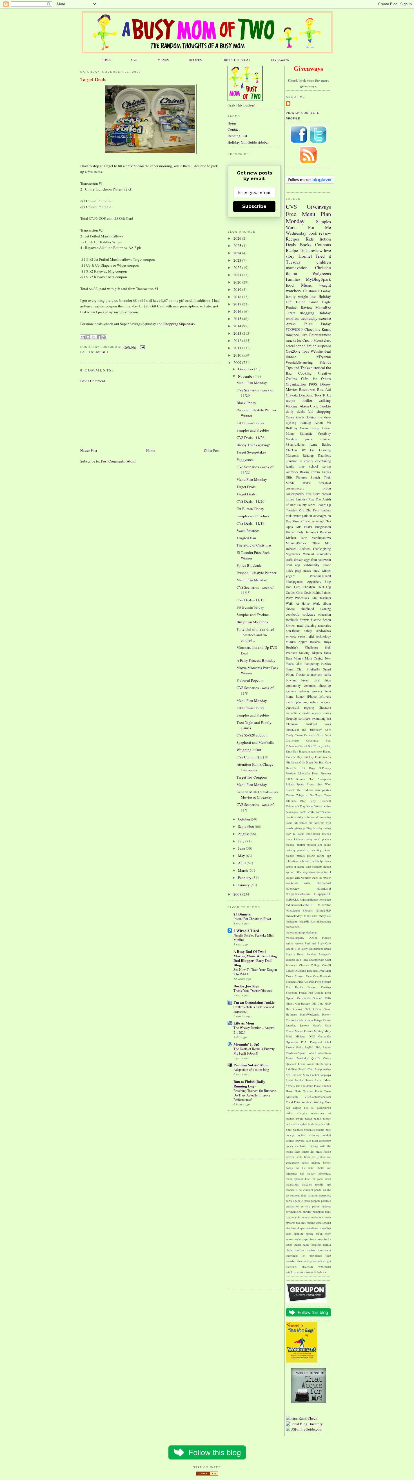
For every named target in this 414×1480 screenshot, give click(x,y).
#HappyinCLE (322, 894)
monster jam (314, 845)
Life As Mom (243, 1023)
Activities (292, 472)
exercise (325, 318)
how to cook (295, 834)
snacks (291, 340)
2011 (237, 347)
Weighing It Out (249, 749)
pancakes (302, 850)
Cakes (290, 417)
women (301, 1272)
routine (311, 1223)
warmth (317, 1261)
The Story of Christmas (254, 545)
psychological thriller (298, 1212)
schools (291, 636)
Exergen (299, 976)
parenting (316, 850)
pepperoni (292, 707)
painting (312, 1195)
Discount (306, 395)
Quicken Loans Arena (300, 1064)
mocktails (291, 1190)
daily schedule (306, 817)
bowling (291, 680)
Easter (289, 976)
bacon (308, 1119)
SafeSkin (291, 1069)
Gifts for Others (316, 378)
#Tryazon (324, 356)
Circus (315, 472)
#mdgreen (291, 921)
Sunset (309, 1080)
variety (308, 1261)
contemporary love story (303, 494)
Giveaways (319, 206)
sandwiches (323, 631)
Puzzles (326, 663)
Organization (296, 384)
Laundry (301, 499)
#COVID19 (294, 329)
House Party (295, 532)
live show (324, 417)
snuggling (325, 1228)
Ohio (299, 663)
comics (290, 1141)
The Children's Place (308, 1086)
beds (311, 1124)
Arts (298, 527)
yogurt (290, 576)
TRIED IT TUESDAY (236, 60)
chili (311, 812)
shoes (327, 861)
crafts (289, 559)
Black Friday (246, 402)
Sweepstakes (323, 790)
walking (325, 400)
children (324, 262)
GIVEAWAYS (280, 60)
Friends (325, 362)
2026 (237, 238)
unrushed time (294, 1261)
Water (306, 483)
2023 (237, 260)
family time (295, 466)
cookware (308, 614)
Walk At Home (298, 603)
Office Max (321, 543)
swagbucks (324, 1239)
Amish (291, 323)
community (293, 685)
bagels (317, 1119)
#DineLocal (324, 888)
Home (150, 450)
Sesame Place (305, 779)
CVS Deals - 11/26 (250, 437)
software (304, 718)
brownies (309, 1130)
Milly (327, 1031)
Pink (318, 1047)
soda (288, 1234)
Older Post (212, 450)
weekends (292, 883)
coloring (314, 1135)
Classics (304, 965)
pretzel (301, 856)
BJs (304, 729)
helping (315, 1162)
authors (290, 1119)
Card (297, 587)
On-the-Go (324, 1036)
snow (316, 570)
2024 (237, 252)
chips (327, 680)
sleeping (291, 718)
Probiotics (302, 1058)
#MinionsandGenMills (299, 905)
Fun (312, 450)
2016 (237, 311)
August (244, 833)
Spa (328, 1075)
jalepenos (291, 1173)
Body (304, 949)
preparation (292, 1206)
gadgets (291, 691)
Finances (291, 981)
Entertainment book (310, 751)
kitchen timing (303, 839)
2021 (237, 274)
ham (328, 691)
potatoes (326, 1201)
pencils (299, 1201)
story (328, 1234)
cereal (290, 345)
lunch (327, 1179)
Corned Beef (306, 746)
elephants (300, 1146)
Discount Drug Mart (319, 971)
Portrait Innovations (319, 1053)
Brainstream (315, 949)
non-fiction (293, 631)
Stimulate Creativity (315, 433)
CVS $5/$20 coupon (252, 735)
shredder (291, 1228)
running (306, 422)
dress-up (325, 685)
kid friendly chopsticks (315, 1173)
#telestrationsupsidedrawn (301, 932)
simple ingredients (308, 1228)
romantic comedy (298, 713)
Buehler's (292, 647)
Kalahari (325, 532)
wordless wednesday (301, 318)
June (242, 848)
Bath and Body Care (318, 943)
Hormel (305, 256)
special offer (293, 872)
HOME (106, 60)
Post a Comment (92, 380)
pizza (308, 439)
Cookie (325, 406)
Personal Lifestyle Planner (256, 572)
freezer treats (294, 1157)
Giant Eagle (320, 301)
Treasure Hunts (312, 1091)
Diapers (317, 653)
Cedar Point (324, 735)
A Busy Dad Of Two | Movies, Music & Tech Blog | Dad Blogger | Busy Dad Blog (256, 958)
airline (289, 1113)
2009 (237, 362)
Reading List (237, 135)
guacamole (292, 1162)
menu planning (297, 702)
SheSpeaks (324, 779)
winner (326, 570)
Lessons (304, 1025)
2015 (237, 318)
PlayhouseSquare (296, 1053)
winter (307, 883)
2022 (237, 267)
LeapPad (291, 1025)
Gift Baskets (303, 1003)
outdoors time (298, 1195)
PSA (304, 1042)
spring (326, 466)
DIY (303, 450)
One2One (293, 351)
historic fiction (321, 620)
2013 (237, 333)
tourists (311, 1250)
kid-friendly (311, 565)
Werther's (307, 1102)
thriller (307, 400)
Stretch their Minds (299, 790)
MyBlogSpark (318, 279)
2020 (237, 282)
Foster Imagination (317, 527)
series (327, 713)
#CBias (291, 642)
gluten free (324, 1157)
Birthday (291, 428)
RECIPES (195, 60)
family (291, 296)
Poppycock (245, 459)
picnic (327, 850)
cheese (290, 609)
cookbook (292, 614)
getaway (304, 691)
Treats (318, 795)
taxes (289, 1244)
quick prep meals (298, 570)
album (327, 603)
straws (289, 1239)
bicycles (320, 1124)
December (246, 368)
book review (319, 233)
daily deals (295, 411)
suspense (324, 345)
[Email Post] (141, 347)
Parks (299, 1047)
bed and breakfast (296, 1124)
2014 (237, 325)
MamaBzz (323, 307)
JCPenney (325, 768)
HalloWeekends (309, 1014)
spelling (298, 1234)
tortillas (299, 1250)
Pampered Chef (320, 1042)
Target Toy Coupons (252, 777)
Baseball (315, 642)
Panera (290, 1047)
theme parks (301, 1244)
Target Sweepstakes (251, 452)
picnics (290, 856)
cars (316, 680)
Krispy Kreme (322, 1020)
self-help (317, 861)
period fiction (306, 345)
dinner (291, 356)
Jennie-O (312, 532)
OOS (312, 1036)
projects (326, 1206)
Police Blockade (249, 565)
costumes (310, 685)
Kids (310, 239)
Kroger (326, 428)
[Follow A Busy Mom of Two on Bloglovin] (310, 182)
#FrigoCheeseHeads (298, 894)
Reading (308, 455)
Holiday (325, 312)
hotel (311, 1168)
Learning (325, 450)
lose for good (313, 1179)
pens (307, 1201)
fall (296, 823)
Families (293, 279)
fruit (314, 559)
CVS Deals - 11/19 (250, 523)
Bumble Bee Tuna (297, 960)
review (316, 250)
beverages (292, 812)
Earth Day (292, 751)
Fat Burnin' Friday (317, 290)
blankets (298, 1130)
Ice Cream (305, 340)
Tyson (327, 795)
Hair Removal (294, 1009)
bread (305, 680)
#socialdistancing (299, 362)
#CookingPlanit (320, 576)
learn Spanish (294, 1179)
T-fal (314, 598)
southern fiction (321, 867)
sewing (326, 1223)
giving (298, 828)
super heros (309, 1239)
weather (306, 878)
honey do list (296, 1168)
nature (314, 702)
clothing (311, 417)
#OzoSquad (293, 910)
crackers (291, 817)
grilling (307, 828)
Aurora (299, 943)
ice (329, 1168)
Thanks (290, 795)
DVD (320, 587)
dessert (298, 559)
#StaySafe (325, 916)
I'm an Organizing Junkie (254, 1002)
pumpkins (318, 1212)
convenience (323, 812)
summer (325, 439)
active (327, 806)
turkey (290, 499)
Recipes (293, 239)
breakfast (325, 483)
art (329, 1113)
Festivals (325, 976)
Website (317, 351)
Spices (290, 784)
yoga (327, 724)
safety (308, 631)
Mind (289, 1036)
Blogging (307, 312)
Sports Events (306, 784)
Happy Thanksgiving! (253, 444)
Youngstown (323, 1108)
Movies (291, 389)
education (324, 614)
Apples (303, 642)
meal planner (322, 839)
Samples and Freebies (253, 430)
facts (297, 1151)
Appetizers (314, 581)
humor (300, 696)
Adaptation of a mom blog (251, 1069)
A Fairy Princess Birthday (256, 660)
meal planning (307, 625)
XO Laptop (293, 1108)
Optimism (292, 1042)
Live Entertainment (316, 334)
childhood (307, 609)
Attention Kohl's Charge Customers (255, 767)
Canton (299, 735)
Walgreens (321, 273)
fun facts (314, 823)
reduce (306, 1217)
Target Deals (93, 79)
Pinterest (325, 773)
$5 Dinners (242, 914)
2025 (237, 245)
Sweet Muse (323, 1080)
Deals (291, 244)
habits (305, 1162)
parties (290, 1201)
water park (300, 516)
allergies (302, 1113)
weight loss (307, 296)
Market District (304, 1031)
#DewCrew (293, 888)
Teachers (325, 598)
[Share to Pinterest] (104, 337)
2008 (237, 894)
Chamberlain (316, 960)
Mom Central (314, 658)
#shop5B (304, 921)
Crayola (292, 395)
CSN (328, 729)
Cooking (305, 373)
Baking (305, 472)
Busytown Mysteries (252, 621)
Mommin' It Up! (246, 1044)
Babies (326, 444)
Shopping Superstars (179, 323)
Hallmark (291, 1014)
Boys (327, 642)
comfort (326, 1135)
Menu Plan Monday (308, 217)
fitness (305, 1151)
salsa (319, 1223)
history (327, 1162)
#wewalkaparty (295, 938)
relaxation (292, 861)
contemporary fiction (308, 488)
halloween (324, 559)
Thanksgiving (322, 549)
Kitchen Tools (297, 538)
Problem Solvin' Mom (251, 1064)
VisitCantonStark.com (317, 1097)
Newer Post (88, 450)
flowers (305, 620)
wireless (291, 1272)
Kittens (308, 1020)
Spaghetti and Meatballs (255, 742)
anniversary (317, 1113)
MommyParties (296, 543)
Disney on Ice (322, 746)
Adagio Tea (323, 521)
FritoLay (309, 757)
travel (327, 872)
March (243, 870)
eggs (307, 559)
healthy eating (322, 828)
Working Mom (322, 1102)
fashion (303, 823)
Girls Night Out (308, 762)
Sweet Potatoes (248, 530)
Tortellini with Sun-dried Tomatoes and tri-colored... (255, 635)
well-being (324, 1266)
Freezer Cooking (319, 987)
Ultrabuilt (325, 801)
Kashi (300, 1020)
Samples (323, 221)
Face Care (312, 976)
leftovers (325, 696)
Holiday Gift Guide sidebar (248, 142)
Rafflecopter (323, 1064)
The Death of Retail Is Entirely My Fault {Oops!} (254, 1050)
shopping (324, 411)
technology (323, 636)
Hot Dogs (308, 768)
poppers (315, 1201)
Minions (300, 1036)
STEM (289, 779)
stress (319, 872)
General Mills (322, 998)
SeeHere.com (294, 1075)
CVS (134, 60)
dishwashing (323, 817)
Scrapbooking (323, 1069)
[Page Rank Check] (301, 1418)
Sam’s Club (305, 1069)
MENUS (163, 60)
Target (101, 351)
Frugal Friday (317, 323)
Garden (290, 592)
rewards (290, 1223)
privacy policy (310, 1206)
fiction (325, 239)
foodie (327, 1151)
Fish (311, 981)
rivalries (301, 1223)
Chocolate (312, 329)
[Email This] (83, 337)
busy (328, 1130)
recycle (295, 1217)
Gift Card (318, 1003)
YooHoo (308, 1108)
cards (303, 812)
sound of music (295, 867)
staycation (309, 872)
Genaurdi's (303, 998)
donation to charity (299, 461)
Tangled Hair (246, 537)
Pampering (311, 663)
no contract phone (310, 1190)
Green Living (309, 428)
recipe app (324, 856)
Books (305, 244)
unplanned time (320, 1255)
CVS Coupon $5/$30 (252, 757)
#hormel (292, 406)
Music (306, 285)
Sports (299, 417)
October (244, 819)
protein (311, 856)
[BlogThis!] (88, 337)
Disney (325, 384)
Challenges (292, 740)
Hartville (291, 768)
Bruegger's (325, 954)
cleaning (325, 609)
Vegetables (293, 554)
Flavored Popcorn (250, 680)
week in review (321, 878)
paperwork (325, 1195)
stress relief (306, 636)
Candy (289, 735)
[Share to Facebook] (99, 337)
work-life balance (316, 1272)
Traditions (324, 455)
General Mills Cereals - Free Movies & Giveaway (258, 794)
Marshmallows (321, 538)
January (244, 884)
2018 (237, 296)
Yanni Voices (314, 806)
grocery (317, 691)
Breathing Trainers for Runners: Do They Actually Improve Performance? (254, 1095)
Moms (290, 433)
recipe (290, 400)
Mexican (291, 773)
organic (326, 702)
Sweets (290, 1086)
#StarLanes (310, 916)
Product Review (299, 307)
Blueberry (316, 729)
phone (327, 565)
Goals (307, 592)
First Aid (302, 981)
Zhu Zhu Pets (309, 510)
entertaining (323, 461)
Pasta (315, 773)
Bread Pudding (306, 954)
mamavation (297, 267)
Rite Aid (324, 389)
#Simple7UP (323, 910)
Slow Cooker (311, 1075)
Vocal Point (293, 1102)
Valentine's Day (295, 806)
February (245, 877)
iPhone (312, 696)
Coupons (323, 244)
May (242, 855)
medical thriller (295, 845)
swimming (319, 718)
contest (326, 494)
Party (289, 598)
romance (292, 334)
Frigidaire (291, 992)
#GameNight (318, 516)
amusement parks (319, 674)
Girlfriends (292, 762)
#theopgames (294, 581)
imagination (313, 834)
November (246, 376)
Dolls (327, 653)
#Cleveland (324, 883)
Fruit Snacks (323, 757)
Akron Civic (309, 406)
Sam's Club (294, 669)
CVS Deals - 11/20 (250, 501)
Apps (289, 527)
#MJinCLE (292, 899)
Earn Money (294, 658)
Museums (292, 455)
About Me (323, 422)
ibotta (320, 1168)
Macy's (317, 1025)
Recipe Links (298, 250)
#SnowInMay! (294, 916)
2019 (237, 289)
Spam (289, 1080)
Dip (328, 587)
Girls (299, 592)
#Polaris (308, 910)
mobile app (323, 1184)
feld (310, 411)
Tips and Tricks (298, 367)
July (241, 841)
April (242, 862)
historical (318, 367)
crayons (299, 1141)
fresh (307, 1157)
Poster (289, 1058)
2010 (237, 355)
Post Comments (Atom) (118, 461)
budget (320, 1130)
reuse (328, 1217)
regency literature (317, 707)
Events (327, 751)
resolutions (317, 1217)
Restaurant (307, 389)
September (246, 826)
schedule (305, 861)
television (292, 724)
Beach (289, 949)
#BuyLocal (292, 729)
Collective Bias (318, 740)
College (315, 965)
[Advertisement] (108, 415)
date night (312, 1141)
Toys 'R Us (322, 395)
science (316, 713)
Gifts (289, 477)
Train (298, 1091)
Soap (323, 1075)
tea (329, 718)
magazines (292, 1184)
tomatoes (316, 1244)
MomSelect (322, 340)
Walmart (308, 554)
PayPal (309, 1047)
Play (311, 499)
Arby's (289, 943)
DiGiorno (300, 971)
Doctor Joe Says (246, 986)
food (290, 285)
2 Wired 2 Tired (246, 930)
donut (289, 823)
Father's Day (294, 757)
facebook (292, 620)
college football (296, 1135)
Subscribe (254, 206)
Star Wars (324, 784)
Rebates (291, 549)
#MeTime (325, 899)
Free (291, 214)
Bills (297, 949)
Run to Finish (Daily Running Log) (249, 1084)
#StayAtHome (295, 444)
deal (327, 351)
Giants (290, 1003)
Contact (234, 129)
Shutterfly (313, 669)
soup (308, 867)
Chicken (291, 450)
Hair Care (325, 762)
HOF (328, 1003)
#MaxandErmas (309, 899)
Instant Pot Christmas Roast (252, 918)
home (289, 696)
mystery (291, 422)
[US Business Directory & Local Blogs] (207, 1474)
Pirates (327, 1047)
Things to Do (304, 795)
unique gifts (293, 878)
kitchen (290, 625)
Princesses (302, 598)
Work (316, 603)
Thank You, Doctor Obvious (252, 990)
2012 (237, 340)
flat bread (316, 1151)
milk (289, 516)
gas (313, 1157)
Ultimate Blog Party (301, 801)
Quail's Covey (321, 1058)
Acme (313, 444)
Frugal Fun (306, 992)
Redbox (304, 549)
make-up (307, 1184)
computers (324, 554)
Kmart (326, 329)
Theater (301, 674)
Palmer (326, 592)
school (313, 466)
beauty (327, 1119)
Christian (309, 587)
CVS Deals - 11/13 (250, 599)
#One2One (324, 905)
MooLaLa (304, 773)
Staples (299, 1080)
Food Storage (323, 981)
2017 (237, 304)
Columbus (292, 746)
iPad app (293, 565)
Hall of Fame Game (318, 1009)
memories (324, 625)
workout (311, 724)
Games (326, 472)
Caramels (309, 735)
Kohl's (316, 592)
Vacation (291, 439)
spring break (314, 1234)
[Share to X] (93, 337)
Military (319, 1031)
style (298, 1239)
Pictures (301, 477)
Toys (305, 351)
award (299, 1119)
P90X (313, 384)
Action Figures (320, 938)
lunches (326, 510)
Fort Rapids (294, 987)
